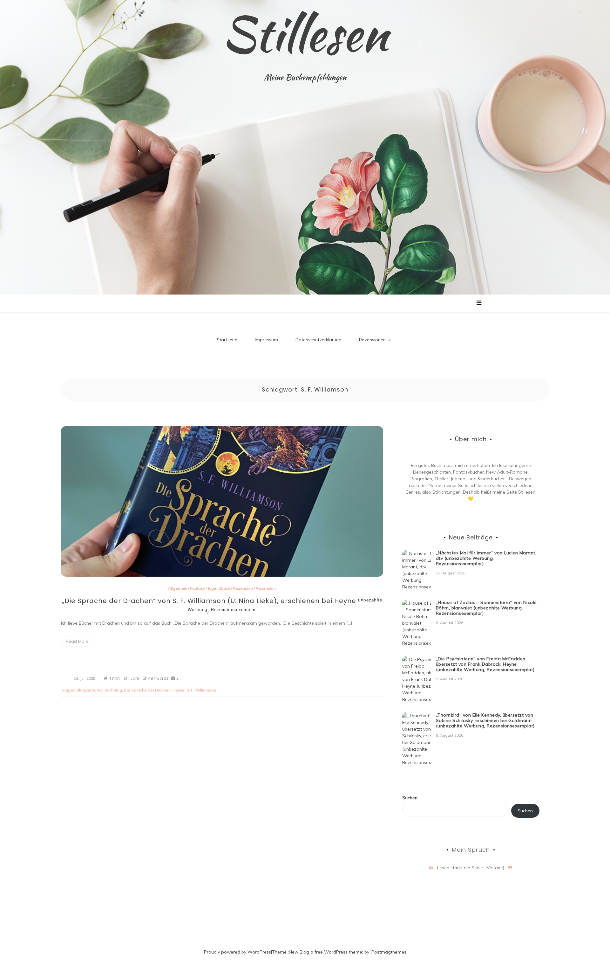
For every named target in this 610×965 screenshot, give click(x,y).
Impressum (266, 340)
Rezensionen (372, 340)
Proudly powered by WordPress (237, 952)
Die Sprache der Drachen (147, 690)
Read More (77, 641)
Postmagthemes (388, 952)
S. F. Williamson (201, 690)
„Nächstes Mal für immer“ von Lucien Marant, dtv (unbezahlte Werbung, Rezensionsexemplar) (486, 558)
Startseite (227, 340)
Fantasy (197, 588)
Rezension (243, 588)
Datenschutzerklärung (318, 340)
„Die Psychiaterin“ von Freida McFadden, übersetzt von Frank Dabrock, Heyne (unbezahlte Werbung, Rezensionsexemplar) (485, 664)
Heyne (179, 690)
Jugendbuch (219, 588)
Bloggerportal (90, 690)
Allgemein (177, 588)
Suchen (409, 798)
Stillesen (305, 33)
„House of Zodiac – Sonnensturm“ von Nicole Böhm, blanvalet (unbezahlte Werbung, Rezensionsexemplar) (486, 608)
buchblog (113, 690)
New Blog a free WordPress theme (325, 952)
